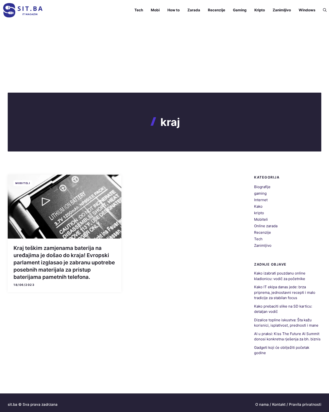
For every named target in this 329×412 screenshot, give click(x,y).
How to (173, 10)
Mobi (155, 10)
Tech (138, 10)
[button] (323, 10)
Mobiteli (22, 183)
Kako (258, 206)
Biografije (262, 187)
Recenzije (216, 10)
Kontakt (279, 404)
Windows (307, 10)
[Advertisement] (164, 56)
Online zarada (265, 226)
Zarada (193, 10)
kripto (259, 213)
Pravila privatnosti (305, 404)
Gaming (240, 10)
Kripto (259, 10)
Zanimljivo (282, 10)
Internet (261, 200)
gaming (260, 193)
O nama (262, 404)
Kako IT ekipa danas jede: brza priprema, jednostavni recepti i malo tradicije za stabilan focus (284, 292)
